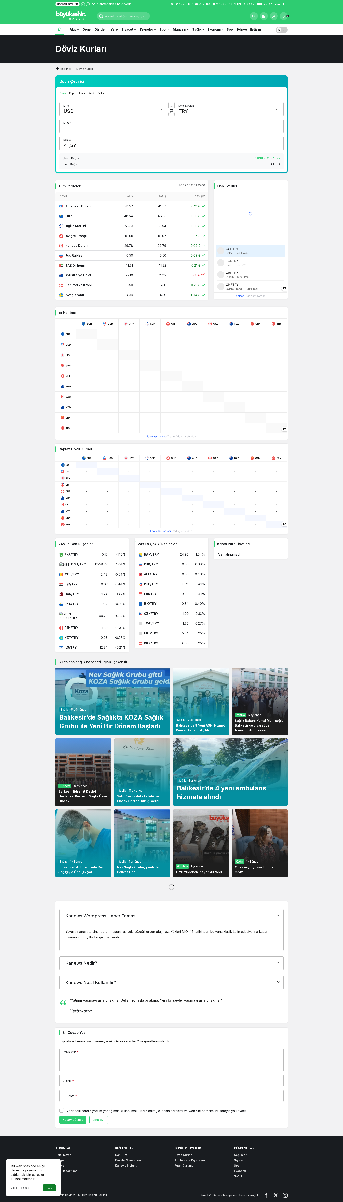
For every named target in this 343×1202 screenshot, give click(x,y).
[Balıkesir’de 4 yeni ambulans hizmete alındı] (230, 772)
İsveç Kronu (74, 295)
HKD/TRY (151, 633)
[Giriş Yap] (274, 16)
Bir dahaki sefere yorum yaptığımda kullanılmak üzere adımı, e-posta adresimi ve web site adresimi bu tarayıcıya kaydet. (156, 1111)
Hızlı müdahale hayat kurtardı (199, 872)
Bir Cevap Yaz (73, 1032)
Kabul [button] (49, 1188)
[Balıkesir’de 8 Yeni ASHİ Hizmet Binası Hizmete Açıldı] (201, 701)
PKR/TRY (71, 554)
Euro (68, 216)
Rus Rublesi (74, 255)
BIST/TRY (78, 564)
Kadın (239, 861)
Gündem (65, 785)
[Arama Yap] (254, 16)
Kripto (72, 93)
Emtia (82, 93)
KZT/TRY (72, 638)
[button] (264, 16)
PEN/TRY (71, 628)
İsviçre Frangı (76, 236)
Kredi (92, 93)
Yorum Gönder (73, 1119)
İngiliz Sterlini (75, 226)
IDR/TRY (150, 594)
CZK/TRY (151, 613)
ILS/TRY (71, 647)
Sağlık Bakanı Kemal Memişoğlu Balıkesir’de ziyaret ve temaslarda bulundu (259, 725)
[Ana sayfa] (59, 29)
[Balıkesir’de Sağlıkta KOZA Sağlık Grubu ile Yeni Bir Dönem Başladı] (112, 701)
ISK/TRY (150, 604)
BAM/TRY (151, 554)
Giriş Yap (98, 1119)
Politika (240, 715)
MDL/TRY (72, 574)
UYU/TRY (72, 604)
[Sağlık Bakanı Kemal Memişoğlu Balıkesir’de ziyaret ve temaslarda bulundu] (260, 701)
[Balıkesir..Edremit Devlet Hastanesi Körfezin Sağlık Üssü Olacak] (83, 772)
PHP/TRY (151, 584)
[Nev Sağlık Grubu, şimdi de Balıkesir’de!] (142, 843)
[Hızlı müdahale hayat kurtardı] (201, 843)
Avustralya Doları (78, 275)
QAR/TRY (72, 594)
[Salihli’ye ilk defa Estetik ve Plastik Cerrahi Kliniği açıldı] (142, 772)
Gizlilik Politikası (20, 1187)
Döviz (63, 93)
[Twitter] (275, 1195)
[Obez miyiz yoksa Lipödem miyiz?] (260, 843)
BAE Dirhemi (75, 265)
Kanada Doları (76, 246)
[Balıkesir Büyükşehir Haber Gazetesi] (74, 16)
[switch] (282, 29)
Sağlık (64, 709)
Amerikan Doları (78, 206)
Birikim (101, 93)
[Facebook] (266, 1195)
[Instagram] (285, 1195)
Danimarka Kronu (79, 285)
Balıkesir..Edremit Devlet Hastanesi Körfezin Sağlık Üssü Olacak (82, 796)
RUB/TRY (151, 564)
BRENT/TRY (68, 618)
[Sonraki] (87, 4)
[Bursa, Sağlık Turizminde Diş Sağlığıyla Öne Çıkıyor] (83, 843)
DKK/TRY (151, 643)
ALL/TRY (151, 574)
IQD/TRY (71, 584)
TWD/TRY (151, 623)
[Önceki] (83, 4)
